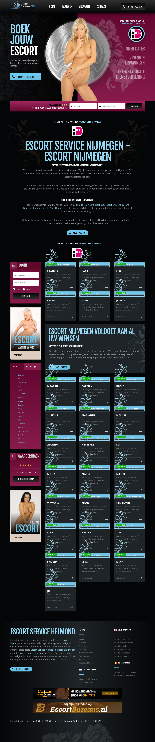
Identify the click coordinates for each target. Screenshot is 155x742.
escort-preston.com (122, 649)
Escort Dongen (23, 431)
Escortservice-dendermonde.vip (126, 672)
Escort (28, 289)
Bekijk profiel (52, 287)
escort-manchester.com (123, 643)
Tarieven (67, 6)
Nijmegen (60, 208)
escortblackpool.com (122, 653)
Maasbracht (22, 442)
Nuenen (20, 379)
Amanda (18, 355)
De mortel (21, 397)
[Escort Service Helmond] (22, 5)
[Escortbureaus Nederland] (77, 707)
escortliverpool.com (122, 646)
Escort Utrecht (113, 204)
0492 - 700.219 (135, 6)
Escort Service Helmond (22, 721)
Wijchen (20, 427)
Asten (20, 386)
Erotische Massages (87, 663)
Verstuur (134, 106)
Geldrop (21, 375)
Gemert (20, 405)
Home (52, 6)
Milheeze (21, 420)
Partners (82, 642)
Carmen (18, 537)
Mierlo (20, 416)
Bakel (20, 390)
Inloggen (26, 296)
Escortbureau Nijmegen (30, 653)
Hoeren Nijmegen (66, 649)
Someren (37, 208)
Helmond (71, 208)
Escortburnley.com (121, 639)
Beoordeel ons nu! (26, 479)
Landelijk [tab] (31, 366)
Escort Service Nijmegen (43, 649)
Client (18, 289)
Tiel (52, 208)
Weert (90, 204)
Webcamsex (84, 656)
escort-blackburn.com (122, 656)
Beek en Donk (23, 394)
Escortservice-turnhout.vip (124, 675)
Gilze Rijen (21, 435)
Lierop (20, 409)
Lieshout (99, 204)
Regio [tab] (16, 366)
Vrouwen (84, 6)
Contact (101, 6)
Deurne (20, 401)
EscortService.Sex (86, 682)
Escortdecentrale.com (88, 679)
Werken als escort (86, 653)
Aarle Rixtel (80, 204)
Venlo (46, 208)
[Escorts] (77, 693)
